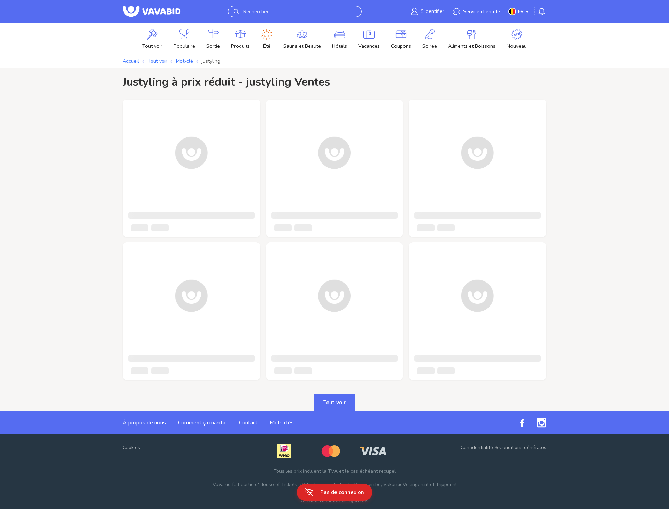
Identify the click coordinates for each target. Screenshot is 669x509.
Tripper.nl (446, 484)
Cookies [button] (131, 447)
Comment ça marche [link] (202, 423)
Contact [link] (248, 423)
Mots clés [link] (282, 423)
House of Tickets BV (282, 484)
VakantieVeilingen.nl (406, 484)
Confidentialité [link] (477, 447)
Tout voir (157, 61)
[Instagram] (535, 423)
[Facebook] (516, 422)
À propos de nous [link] (144, 423)
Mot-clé (184, 61)
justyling (211, 61)
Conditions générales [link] (522, 447)
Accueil (131, 61)
